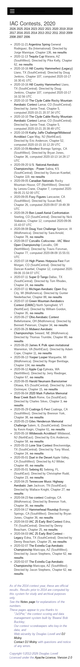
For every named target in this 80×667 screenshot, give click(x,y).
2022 (41, 29)
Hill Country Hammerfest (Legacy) (51, 68)
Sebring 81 (36, 469)
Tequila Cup (36, 56)
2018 (69, 29)
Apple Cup (35, 369)
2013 (41, 33)
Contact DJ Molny (25, 642)
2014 (34, 33)
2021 (48, 29)
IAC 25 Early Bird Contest (45, 521)
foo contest (36, 497)
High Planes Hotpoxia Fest (46, 261)
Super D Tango (39, 277)
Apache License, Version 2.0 (53, 657)
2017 (13, 33)
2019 (62, 29)
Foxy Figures (37, 196)
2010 (62, 33)
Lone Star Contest (40, 445)
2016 (20, 33)
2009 (69, 33)
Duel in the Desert (40, 457)
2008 (13, 37)
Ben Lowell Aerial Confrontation (49, 213)
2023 (34, 29)
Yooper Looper (38, 357)
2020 (55, 29)
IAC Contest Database (30, 11)
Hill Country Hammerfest (45, 84)
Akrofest (34, 148)
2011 (55, 33)
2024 (27, 29)
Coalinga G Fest (39, 409)
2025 (20, 29)
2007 (20, 37)
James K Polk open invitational (49, 345)
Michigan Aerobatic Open (45, 289)
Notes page (27, 602)
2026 (13, 29)
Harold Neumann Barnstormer (48, 381)
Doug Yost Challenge (42, 229)
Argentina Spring (39, 44)
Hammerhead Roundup (43, 509)
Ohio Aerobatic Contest (44, 317)
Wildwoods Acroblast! (43, 433)
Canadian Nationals (41, 180)
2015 (27, 33)
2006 (27, 37)
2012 (48, 33)
